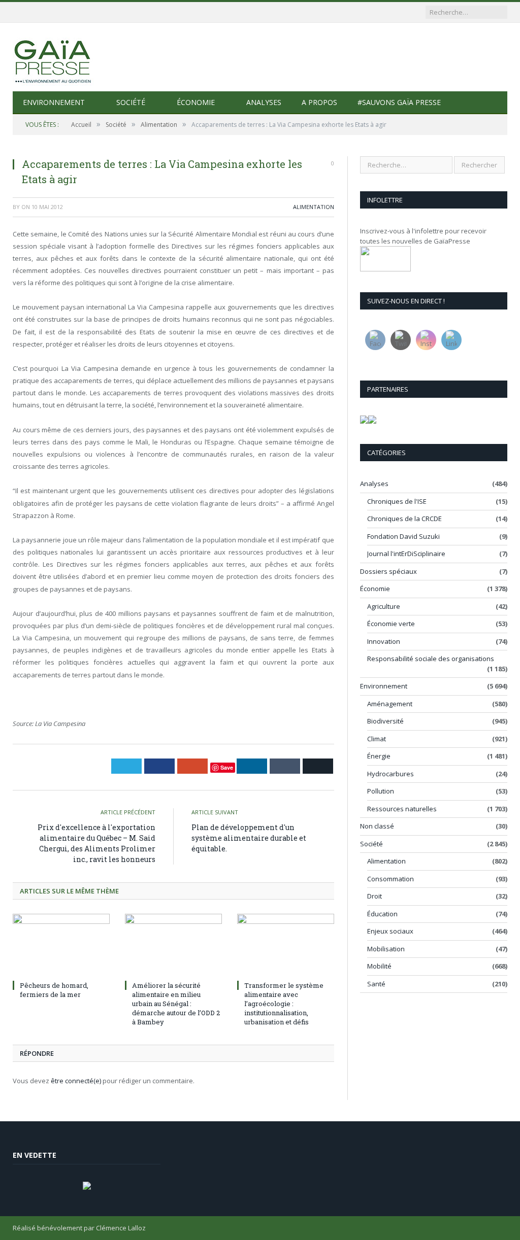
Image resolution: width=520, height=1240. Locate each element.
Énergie (379, 756)
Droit (374, 896)
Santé (376, 983)
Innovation (383, 641)
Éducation (382, 913)
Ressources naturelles (402, 808)
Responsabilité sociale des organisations (430, 658)
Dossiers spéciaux (388, 571)
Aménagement (389, 703)
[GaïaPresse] (53, 57)
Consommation (390, 878)
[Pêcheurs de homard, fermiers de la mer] (61, 945)
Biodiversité (385, 721)
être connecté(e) (76, 1080)
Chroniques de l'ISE (397, 501)
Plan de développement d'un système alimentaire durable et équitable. (248, 837)
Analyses (263, 102)
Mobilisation (386, 948)
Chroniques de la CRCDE (404, 518)
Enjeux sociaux (390, 931)
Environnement (54, 102)
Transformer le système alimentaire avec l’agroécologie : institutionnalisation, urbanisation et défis (283, 1004)
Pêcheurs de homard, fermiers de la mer (54, 990)
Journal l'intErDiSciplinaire (406, 553)
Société (130, 102)
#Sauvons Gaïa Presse (399, 102)
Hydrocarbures (390, 773)
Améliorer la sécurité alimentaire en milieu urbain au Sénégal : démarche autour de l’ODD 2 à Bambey (176, 1004)
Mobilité (379, 966)
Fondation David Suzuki (403, 536)
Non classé (377, 826)
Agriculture (383, 606)
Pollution (380, 791)
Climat (376, 738)
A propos (319, 102)
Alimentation (313, 207)
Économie (196, 102)
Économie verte (391, 623)
